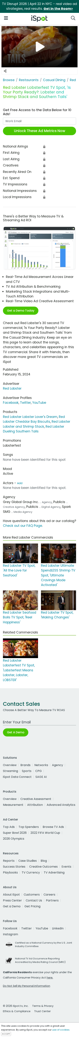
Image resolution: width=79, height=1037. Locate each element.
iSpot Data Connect (17, 777)
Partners (52, 900)
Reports (9, 861)
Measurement (13, 805)
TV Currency (31, 872)
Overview (10, 765)
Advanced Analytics (61, 805)
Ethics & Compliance (16, 1011)
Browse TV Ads (53, 827)
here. (50, 977)
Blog (44, 861)
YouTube (39, 402)
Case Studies (27, 861)
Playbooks (10, 872)
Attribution (35, 805)
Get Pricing (32, 906)
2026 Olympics (13, 839)
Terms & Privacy (42, 1006)
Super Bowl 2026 (15, 833)
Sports (26, 771)
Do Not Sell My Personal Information (26, 986)
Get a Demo (12, 906)
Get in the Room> (58, 8)
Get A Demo (15, 732)
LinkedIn (58, 928)
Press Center (12, 900)
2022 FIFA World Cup (45, 833)
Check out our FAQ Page (22, 525)
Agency (57, 765)
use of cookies (60, 1029)
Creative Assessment (35, 799)
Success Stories (14, 866)
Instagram (10, 934)
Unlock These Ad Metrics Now (39, 130)
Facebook (11, 402)
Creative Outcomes (43, 866)
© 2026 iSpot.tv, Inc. (15, 1006)
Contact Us (34, 900)
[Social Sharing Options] (5, 71)
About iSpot (11, 894)
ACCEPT (6, 1033)
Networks (41, 765)
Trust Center (42, 1011)
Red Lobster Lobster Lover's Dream (30, 417)
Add (19, 483)
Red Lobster (12, 388)
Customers (32, 894)
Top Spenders (29, 827)
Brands (25, 765)
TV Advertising (54, 872)
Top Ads (9, 827)
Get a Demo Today (20, 310)
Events (66, 866)
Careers (49, 894)
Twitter (25, 402)
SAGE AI (41, 777)
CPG (38, 771)
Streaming (10, 771)
